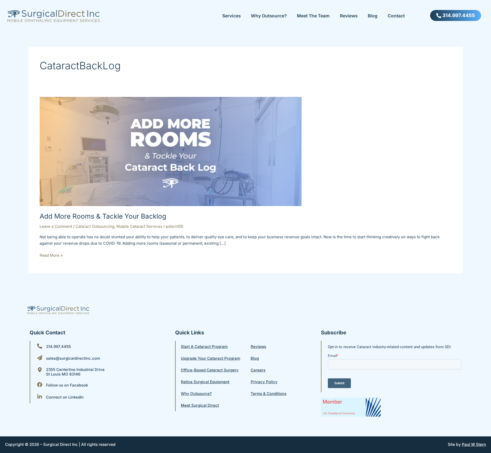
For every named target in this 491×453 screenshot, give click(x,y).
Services (231, 15)
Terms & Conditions (268, 393)
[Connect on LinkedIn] (39, 396)
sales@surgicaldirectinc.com (73, 358)
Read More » (51, 255)
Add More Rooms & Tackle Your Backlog (103, 216)
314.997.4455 (58, 346)
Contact (396, 15)
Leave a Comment (56, 226)
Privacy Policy (264, 381)
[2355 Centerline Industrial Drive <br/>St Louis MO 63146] (39, 369)
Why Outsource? (269, 15)
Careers (258, 370)
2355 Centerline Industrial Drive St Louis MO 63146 (75, 372)
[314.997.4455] (39, 346)
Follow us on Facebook (67, 385)
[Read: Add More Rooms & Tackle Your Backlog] (171, 151)
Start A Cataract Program (204, 346)
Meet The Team (313, 15)
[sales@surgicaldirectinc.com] (39, 357)
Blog (372, 15)
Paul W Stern (474, 444)
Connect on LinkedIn (65, 397)
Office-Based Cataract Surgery (210, 370)
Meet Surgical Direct (200, 405)
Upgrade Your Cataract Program (210, 358)
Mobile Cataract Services (139, 226)
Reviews (349, 15)
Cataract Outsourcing (94, 226)
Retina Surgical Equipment (205, 381)
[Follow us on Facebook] (39, 384)
